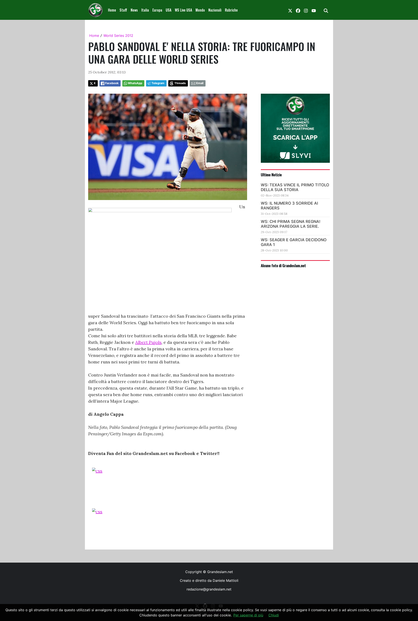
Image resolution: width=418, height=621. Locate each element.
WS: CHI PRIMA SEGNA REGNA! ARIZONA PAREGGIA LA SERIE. (290, 224)
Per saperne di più (248, 615)
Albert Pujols (148, 342)
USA (168, 10)
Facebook (111, 83)
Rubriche (231, 10)
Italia (145, 10)
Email (199, 83)
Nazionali (214, 10)
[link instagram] (306, 10)
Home (112, 10)
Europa (157, 10)
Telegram (158, 83)
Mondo (200, 10)
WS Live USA (183, 10)
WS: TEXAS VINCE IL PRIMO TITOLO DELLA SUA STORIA (295, 187)
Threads (180, 83)
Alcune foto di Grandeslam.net (283, 265)
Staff (123, 10)
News (134, 10)
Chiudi (273, 615)
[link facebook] (298, 10)
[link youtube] (314, 10)
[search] (326, 10)
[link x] (290, 10)
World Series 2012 (118, 35)
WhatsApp (135, 83)
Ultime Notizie (271, 174)
